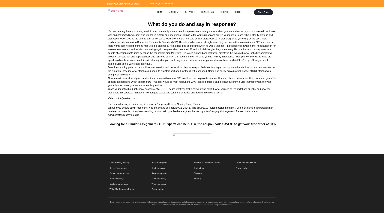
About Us (174, 12)
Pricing (224, 12)
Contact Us (207, 12)
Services (190, 12)
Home (160, 12)
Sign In (237, 12)
